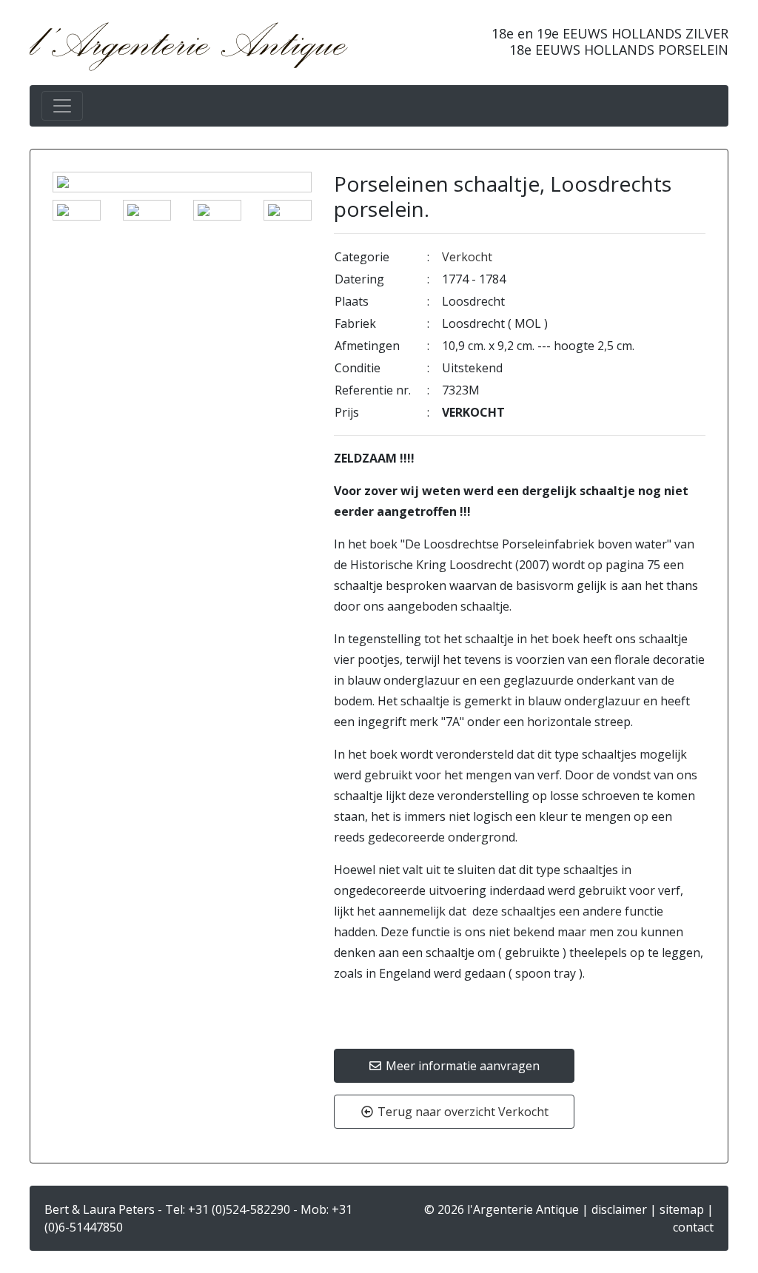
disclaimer (619, 1209)
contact (693, 1227)
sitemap (682, 1209)
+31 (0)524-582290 (239, 1209)
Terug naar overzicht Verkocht (462, 1112)
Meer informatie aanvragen (461, 1066)
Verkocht (467, 257)
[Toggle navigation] (62, 106)
